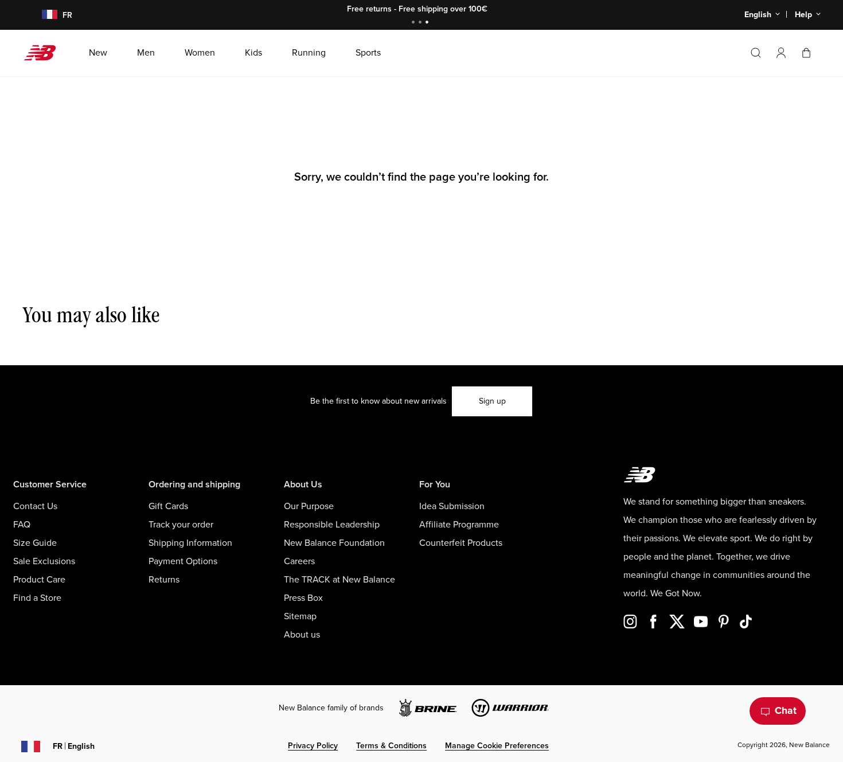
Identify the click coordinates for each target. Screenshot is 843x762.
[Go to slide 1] (414, 23)
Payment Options (183, 561)
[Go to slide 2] (421, 23)
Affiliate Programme (459, 524)
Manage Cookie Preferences (497, 746)
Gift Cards (168, 506)
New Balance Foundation (334, 543)
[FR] (43, 15)
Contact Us (35, 506)
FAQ (21, 524)
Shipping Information (190, 543)
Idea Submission (452, 506)
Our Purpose (309, 506)
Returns (164, 579)
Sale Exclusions (44, 561)
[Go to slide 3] (428, 23)
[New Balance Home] (44, 53)
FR (74, 746)
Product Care (39, 579)
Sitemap (300, 616)
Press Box (303, 598)
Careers (299, 561)
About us (302, 634)
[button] (781, 53)
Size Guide (35, 543)
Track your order (181, 524)
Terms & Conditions (391, 746)
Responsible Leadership (332, 524)
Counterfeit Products (460, 543)
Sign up (492, 401)
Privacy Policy (313, 746)
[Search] (756, 53)
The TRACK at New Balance (339, 579)
